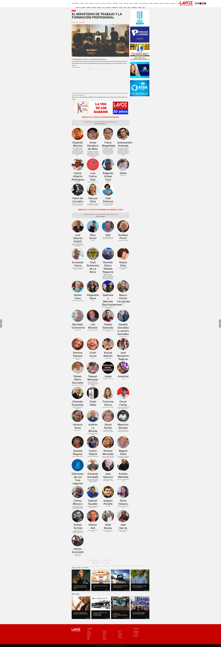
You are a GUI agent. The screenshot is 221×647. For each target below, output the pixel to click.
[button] (205, 3)
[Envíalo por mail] (93, 563)
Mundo (88, 618)
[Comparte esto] (97, 563)
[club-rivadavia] (139, 17)
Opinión (108, 618)
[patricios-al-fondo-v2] (139, 35)
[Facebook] (196, 3)
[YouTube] (203, 3)
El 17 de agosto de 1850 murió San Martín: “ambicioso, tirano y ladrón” (80, 587)
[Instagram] (198, 3)
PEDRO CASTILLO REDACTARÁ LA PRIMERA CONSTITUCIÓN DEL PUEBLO (140, 614)
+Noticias (83, 22)
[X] (200, 3)
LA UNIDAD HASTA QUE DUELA (100, 612)
